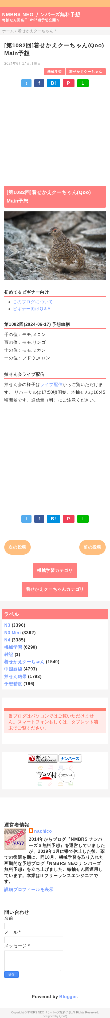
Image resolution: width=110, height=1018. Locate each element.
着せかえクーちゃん (85, 72)
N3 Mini (12, 632)
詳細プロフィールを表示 (29, 889)
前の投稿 (92, 547)
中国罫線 (13, 669)
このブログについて (33, 301)
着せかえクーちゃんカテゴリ (55, 589)
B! (53, 83)
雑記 (8, 654)
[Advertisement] (55, 133)
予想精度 (13, 683)
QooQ (63, 1016)
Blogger (68, 996)
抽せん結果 (15, 676)
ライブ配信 (51, 384)
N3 (7, 625)
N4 (7, 640)
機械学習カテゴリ (55, 570)
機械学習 (54, 72)
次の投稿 (17, 547)
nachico (43, 831)
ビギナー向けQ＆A (32, 308)
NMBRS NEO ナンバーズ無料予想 (41, 14)
